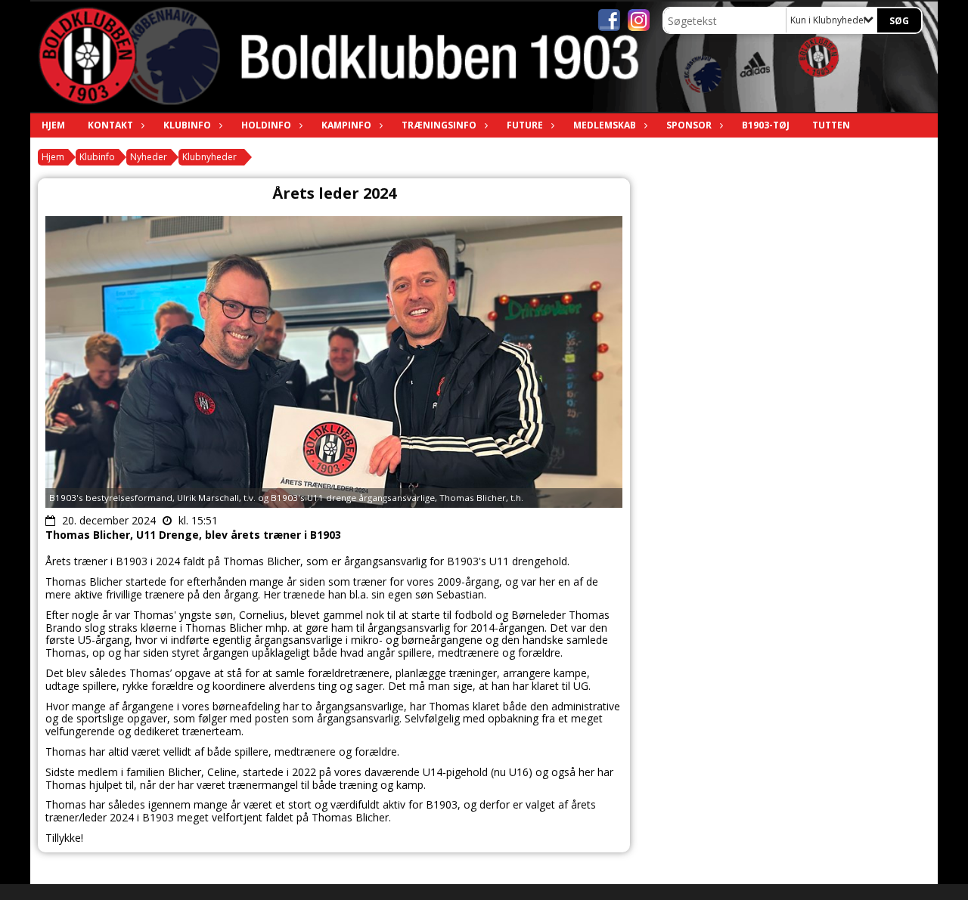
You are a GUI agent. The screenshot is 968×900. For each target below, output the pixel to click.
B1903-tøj (766, 125)
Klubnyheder (209, 156)
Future (525, 125)
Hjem (53, 125)
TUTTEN (831, 125)
